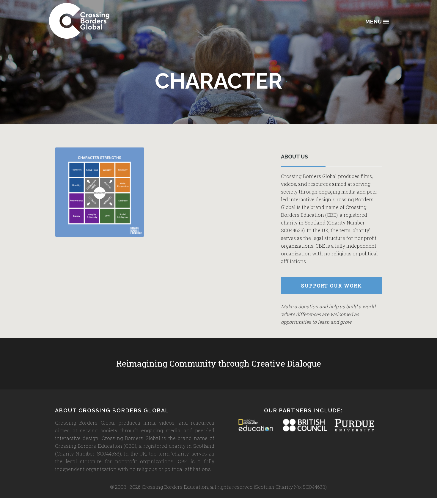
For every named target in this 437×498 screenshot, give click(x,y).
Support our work (331, 285)
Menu (373, 22)
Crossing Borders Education (101, 21)
